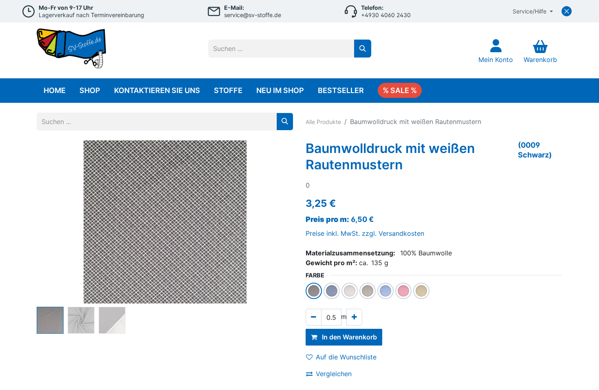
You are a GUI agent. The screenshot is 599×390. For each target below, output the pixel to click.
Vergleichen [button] (334, 374)
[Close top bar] (567, 11)
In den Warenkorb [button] (348, 337)
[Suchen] (362, 49)
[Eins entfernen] (314, 317)
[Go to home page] (71, 46)
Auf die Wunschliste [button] (346, 357)
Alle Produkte (323, 121)
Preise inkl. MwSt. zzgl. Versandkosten (365, 233)
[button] (56, 222)
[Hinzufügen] (354, 317)
